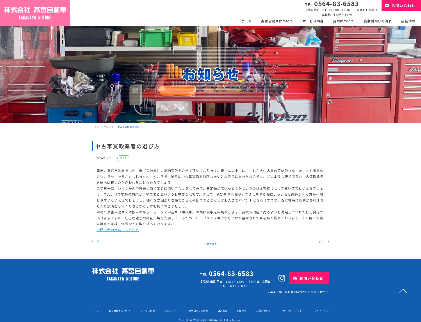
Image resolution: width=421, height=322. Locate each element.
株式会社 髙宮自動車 (209, 320)
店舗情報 (408, 21)
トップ (96, 126)
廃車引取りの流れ (378, 21)
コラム (123, 158)
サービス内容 (313, 21)
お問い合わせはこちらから (117, 229)
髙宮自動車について (277, 21)
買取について (343, 21)
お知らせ (108, 126)
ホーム (246, 21)
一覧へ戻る (210, 243)
